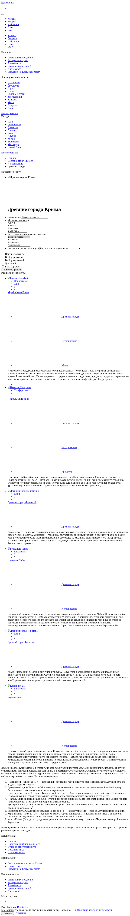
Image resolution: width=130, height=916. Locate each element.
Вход (10, 27)
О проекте (13, 841)
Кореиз (11, 138)
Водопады (13, 85)
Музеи (65, 365)
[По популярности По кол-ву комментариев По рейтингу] (34, 217)
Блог (10, 30)
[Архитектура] (19, 245)
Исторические (69, 341)
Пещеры (12, 105)
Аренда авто (14, 69)
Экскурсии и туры (18, 60)
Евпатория (13, 141)
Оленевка (13, 127)
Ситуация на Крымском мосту (24, 71)
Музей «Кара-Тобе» (18, 292)
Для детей (10, 263)
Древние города (70, 316)
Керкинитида (15, 697)
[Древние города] (19, 237)
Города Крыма (15, 866)
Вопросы (12, 21)
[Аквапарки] (19, 239)
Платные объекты (14, 254)
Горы (10, 88)
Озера (11, 91)
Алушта (12, 130)
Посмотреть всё (9, 113)
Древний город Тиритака (21, 642)
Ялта (10, 121)
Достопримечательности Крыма (25, 863)
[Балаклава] (17, 231)
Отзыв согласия (16, 852)
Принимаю (8, 913)
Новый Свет (14, 147)
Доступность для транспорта (23, 248)
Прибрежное (21, 281)
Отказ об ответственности (22, 846)
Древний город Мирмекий (22, 502)
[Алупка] (17, 223)
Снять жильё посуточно (20, 57)
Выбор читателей (14, 260)
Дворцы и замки (16, 94)
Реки (10, 108)
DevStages (22, 907)
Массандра (13, 144)
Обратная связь (16, 849)
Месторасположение (19, 220)
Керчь (11, 133)
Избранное (13, 24)
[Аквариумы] (19, 242)
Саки (17, 283)
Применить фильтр (12, 270)
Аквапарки (14, 82)
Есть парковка (12, 266)
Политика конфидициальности (24, 844)
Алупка (12, 136)
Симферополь (21, 390)
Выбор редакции (14, 257)
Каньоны (12, 99)
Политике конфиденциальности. (95, 910)
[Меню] (2, 14)
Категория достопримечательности (27, 234)
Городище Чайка (17, 560)
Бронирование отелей (19, 66)
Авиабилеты (14, 63)
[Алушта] (17, 225)
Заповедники (15, 96)
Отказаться (20, 913)
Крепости (67, 471)
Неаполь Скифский (18, 398)
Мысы (11, 102)
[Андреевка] (17, 228)
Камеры (12, 18)
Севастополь (14, 124)
